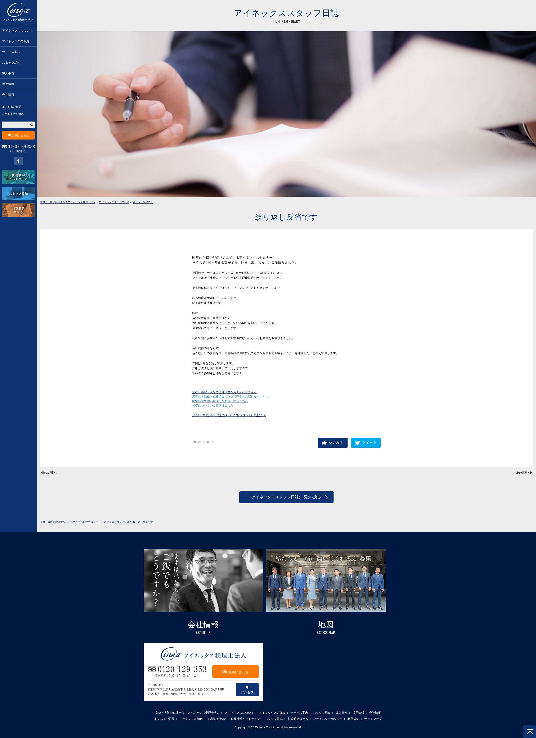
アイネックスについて (17, 30)
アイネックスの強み (16, 41)
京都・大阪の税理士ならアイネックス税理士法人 (229, 415)
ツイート (366, 443)
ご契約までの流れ (13, 113)
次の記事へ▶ (524, 472)
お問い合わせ (18, 135)
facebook (18, 161)
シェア (333, 443)
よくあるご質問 (11, 106)
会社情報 (8, 94)
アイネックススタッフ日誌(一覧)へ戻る (286, 497)
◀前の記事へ (48, 472)
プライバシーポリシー (328, 718)
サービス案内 (11, 52)
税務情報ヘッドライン (245, 718)
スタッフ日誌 (274, 718)
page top (529, 731)
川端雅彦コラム (298, 718)
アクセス (247, 689)
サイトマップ (373, 718)
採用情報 (8, 84)
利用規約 (353, 718)
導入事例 (8, 73)
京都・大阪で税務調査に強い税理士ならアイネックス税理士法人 (18, 12)
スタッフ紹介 (11, 62)
